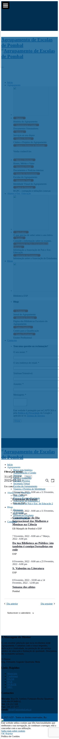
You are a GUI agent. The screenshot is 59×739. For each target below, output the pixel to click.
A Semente (18, 512)
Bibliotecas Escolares (23, 515)
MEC (10, 687)
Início (10, 464)
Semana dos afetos (23, 587)
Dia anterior (12, 603)
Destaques (18, 510)
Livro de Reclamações (34, 714)
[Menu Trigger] (5, 5)
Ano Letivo (18, 495)
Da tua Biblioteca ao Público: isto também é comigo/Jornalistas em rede (33, 546)
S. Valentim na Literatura (28, 568)
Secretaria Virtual (21, 483)
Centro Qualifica (21, 518)
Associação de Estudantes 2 (26, 501)
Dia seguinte (47, 603)
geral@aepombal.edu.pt (19, 709)
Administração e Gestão (24, 472)
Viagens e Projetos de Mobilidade (29, 489)
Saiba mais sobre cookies (13, 731)
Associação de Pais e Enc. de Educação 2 (33, 503)
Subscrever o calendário (19, 613)
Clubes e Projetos (21, 481)
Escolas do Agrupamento (25, 486)
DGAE (10, 679)
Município (12, 673)
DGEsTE (11, 684)
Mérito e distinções (22, 478)
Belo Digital (21, 720)
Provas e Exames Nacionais (26, 498)
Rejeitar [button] (9, 733)
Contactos (12, 521)
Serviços (17, 475)
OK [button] (3, 733)
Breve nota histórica (22, 470)
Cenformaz (12, 676)
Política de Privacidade (12, 714)
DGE (9, 681)
